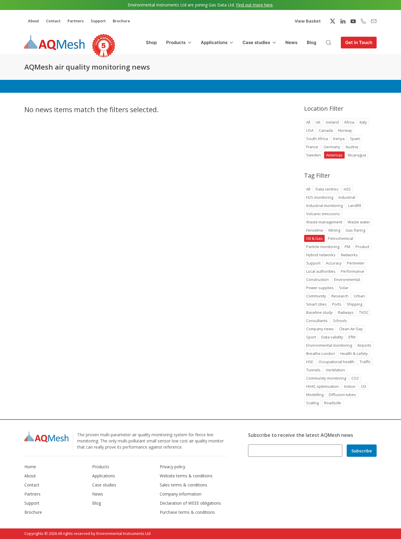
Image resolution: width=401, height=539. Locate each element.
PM (347, 246)
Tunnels (313, 370)
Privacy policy (172, 466)
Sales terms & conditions (183, 485)
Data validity (332, 337)
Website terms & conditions (186, 476)
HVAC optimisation (322, 386)
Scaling (312, 402)
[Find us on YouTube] (353, 21)
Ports (336, 304)
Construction (317, 279)
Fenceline (314, 230)
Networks (349, 254)
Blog (311, 42)
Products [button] (176, 42)
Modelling (315, 394)
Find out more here (254, 5)
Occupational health (336, 361)
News (291, 42)
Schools (340, 320)
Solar (343, 287)
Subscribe (361, 451)
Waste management (324, 222)
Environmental (347, 279)
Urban (359, 296)
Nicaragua (357, 155)
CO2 (355, 378)
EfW (351, 337)
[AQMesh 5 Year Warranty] (103, 46)
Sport (311, 337)
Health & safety (354, 353)
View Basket (308, 21)
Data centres (327, 189)
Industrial (346, 197)
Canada (326, 130)
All (308, 122)
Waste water (359, 222)
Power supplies (320, 287)
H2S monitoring (319, 197)
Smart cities (316, 304)
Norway (345, 130)
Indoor (350, 386)
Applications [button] (214, 42)
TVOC (364, 312)
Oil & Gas (314, 238)
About (33, 20)
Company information (180, 494)
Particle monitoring (322, 246)
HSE (309, 361)
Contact (53, 20)
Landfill (354, 205)
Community (316, 296)
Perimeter (356, 263)
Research (339, 296)
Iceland (332, 122)
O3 (363, 386)
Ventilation (335, 370)
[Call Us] (363, 21)
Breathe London (320, 353)
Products (100, 466)
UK (318, 122)
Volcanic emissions (323, 213)
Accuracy (334, 263)
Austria (352, 146)
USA (310, 130)
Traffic (365, 361)
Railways (346, 312)
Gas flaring (355, 230)
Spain (355, 138)
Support (98, 20)
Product (362, 246)
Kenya (339, 138)
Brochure (121, 20)
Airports (364, 345)
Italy (363, 122)
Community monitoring (326, 378)
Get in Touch (358, 42)
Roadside (332, 402)
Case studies (104, 485)
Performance (352, 271)
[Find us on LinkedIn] (343, 21)
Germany (332, 146)
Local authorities (321, 271)
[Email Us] (374, 21)
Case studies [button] (256, 42)
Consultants (317, 320)
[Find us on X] (333, 21)
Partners (76, 20)
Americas (334, 155)
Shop (151, 42)
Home (30, 466)
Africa (349, 122)
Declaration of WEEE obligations (190, 503)
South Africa (317, 138)
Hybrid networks (321, 254)
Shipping (354, 304)
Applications (103, 476)
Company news (320, 328)
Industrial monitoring (324, 205)
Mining (334, 230)
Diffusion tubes (342, 394)
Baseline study (319, 312)
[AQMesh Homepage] (54, 42)
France (312, 146)
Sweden (313, 155)
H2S (347, 189)
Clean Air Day (351, 328)
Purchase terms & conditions (187, 512)
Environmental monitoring (329, 345)
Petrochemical (340, 238)
